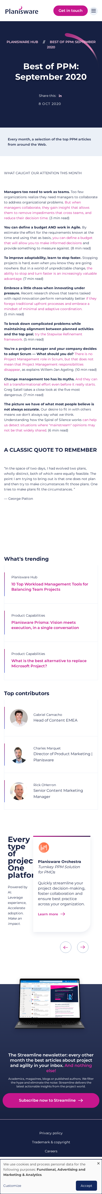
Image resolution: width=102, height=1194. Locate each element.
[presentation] (65, 947)
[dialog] (51, 1176)
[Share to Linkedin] (60, 95)
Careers (51, 1151)
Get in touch (71, 10)
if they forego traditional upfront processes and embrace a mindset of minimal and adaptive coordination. (50, 303)
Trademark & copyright (51, 1142)
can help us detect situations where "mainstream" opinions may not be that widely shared (50, 425)
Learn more (48, 914)
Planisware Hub (22, 42)
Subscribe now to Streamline (47, 1100)
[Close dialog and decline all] (98, 1162)
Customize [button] (12, 1186)
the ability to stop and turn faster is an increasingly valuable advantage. (50, 273)
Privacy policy (51, 1133)
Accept (86, 1186)
